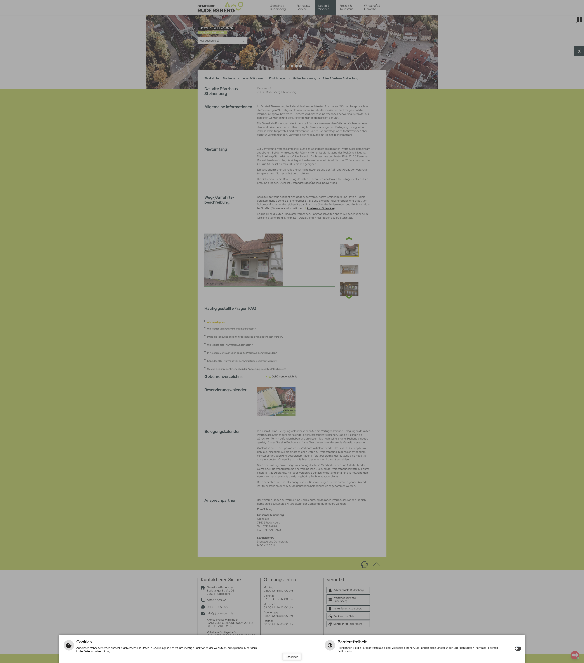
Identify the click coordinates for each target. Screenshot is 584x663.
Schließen (292, 657)
